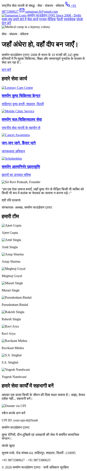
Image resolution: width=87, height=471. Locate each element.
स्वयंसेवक (70, 19)
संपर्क (79, 19)
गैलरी (60, 19)
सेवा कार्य (32, 19)
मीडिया (52, 19)
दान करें (6, 23)
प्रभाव (43, 19)
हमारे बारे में (19, 19)
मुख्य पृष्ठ (7, 19)
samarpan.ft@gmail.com (41, 11)
